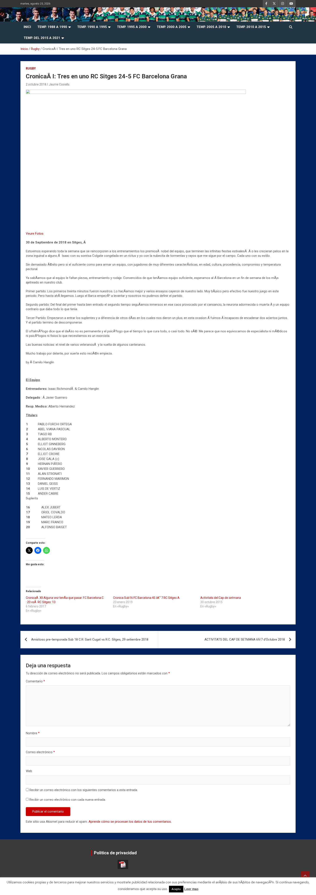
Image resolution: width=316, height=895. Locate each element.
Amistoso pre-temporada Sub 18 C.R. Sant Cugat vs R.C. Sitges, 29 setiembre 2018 (89, 639)
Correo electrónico (40, 752)
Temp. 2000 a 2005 (171, 27)
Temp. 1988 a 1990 (52, 27)
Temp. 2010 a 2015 (251, 27)
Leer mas (191, 889)
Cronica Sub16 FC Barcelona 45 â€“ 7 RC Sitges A (146, 597)
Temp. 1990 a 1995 (92, 27)
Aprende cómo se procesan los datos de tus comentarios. (130, 822)
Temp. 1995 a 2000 (132, 27)
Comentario (35, 681)
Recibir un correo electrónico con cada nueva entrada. (67, 800)
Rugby (31, 68)
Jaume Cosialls (59, 84)
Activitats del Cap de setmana (220, 597)
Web (29, 771)
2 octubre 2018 (36, 84)
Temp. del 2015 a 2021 (42, 38)
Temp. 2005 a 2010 (211, 27)
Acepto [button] (176, 889)
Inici (27, 27)
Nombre (33, 733)
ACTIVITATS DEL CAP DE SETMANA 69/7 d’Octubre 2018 (244, 639)
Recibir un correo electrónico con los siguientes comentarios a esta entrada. (83, 790)
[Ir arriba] (305, 875)
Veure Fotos (34, 233)
